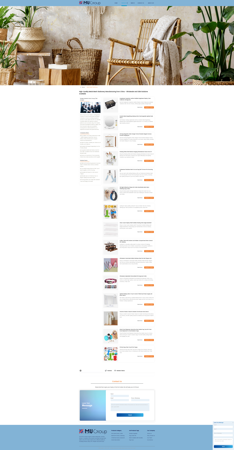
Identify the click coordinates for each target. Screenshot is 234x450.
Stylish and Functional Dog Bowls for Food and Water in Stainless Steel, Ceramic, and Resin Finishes (90, 164)
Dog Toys (131, 440)
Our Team (149, 438)
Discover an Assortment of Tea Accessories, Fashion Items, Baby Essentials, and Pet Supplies (90, 156)
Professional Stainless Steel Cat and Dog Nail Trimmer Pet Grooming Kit (136, 170)
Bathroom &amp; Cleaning (117, 435)
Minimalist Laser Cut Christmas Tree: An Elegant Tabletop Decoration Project (89, 176)
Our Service (150, 440)
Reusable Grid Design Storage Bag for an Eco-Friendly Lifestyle (90, 147)
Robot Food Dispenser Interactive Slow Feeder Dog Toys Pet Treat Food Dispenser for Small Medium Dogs (135, 330)
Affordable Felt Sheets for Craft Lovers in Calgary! (89, 173)
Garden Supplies (133, 433)
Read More (139, 107)
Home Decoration (115, 440)
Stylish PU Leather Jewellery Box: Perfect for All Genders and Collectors (90, 143)
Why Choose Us (151, 435)
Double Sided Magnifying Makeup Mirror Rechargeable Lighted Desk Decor (136, 116)
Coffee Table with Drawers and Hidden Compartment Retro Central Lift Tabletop (136, 241)
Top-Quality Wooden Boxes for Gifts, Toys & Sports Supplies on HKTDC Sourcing (89, 169)
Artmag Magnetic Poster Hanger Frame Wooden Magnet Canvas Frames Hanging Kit (135, 134)
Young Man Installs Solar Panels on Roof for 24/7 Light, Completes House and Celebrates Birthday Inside (89, 151)
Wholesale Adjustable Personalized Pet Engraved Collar (133, 276)
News (132, 3)
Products (124, 3)
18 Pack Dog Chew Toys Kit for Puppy (128, 347)
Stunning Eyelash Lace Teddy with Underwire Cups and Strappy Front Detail (90, 180)
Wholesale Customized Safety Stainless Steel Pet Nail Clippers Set (135, 258)
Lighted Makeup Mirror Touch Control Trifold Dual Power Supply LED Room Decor (136, 294)
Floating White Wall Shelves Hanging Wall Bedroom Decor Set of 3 (136, 152)
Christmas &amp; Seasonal (118, 438)
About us (150, 3)
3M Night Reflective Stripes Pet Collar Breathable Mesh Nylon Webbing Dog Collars (134, 188)
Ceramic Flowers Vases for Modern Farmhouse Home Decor (134, 311)
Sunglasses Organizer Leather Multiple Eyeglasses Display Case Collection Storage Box (135, 99)
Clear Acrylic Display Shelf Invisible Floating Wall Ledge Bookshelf (135, 223)
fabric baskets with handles (136, 438)
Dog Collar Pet (132, 435)
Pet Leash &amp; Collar (117, 433)
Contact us (141, 3)
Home (116, 3)
